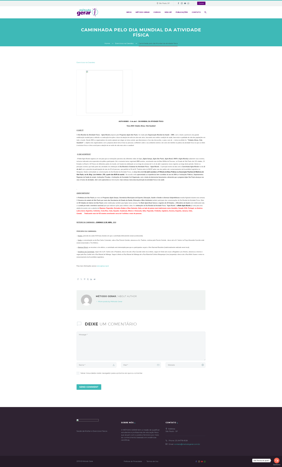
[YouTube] (185, 3)
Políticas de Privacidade (133, 461)
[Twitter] (81, 279)
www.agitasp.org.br (103, 266)
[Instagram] (181, 3)
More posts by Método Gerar (110, 301)
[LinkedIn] (91, 279)
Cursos (201, 3)
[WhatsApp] (188, 3)
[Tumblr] (88, 279)
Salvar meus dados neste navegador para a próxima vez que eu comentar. (112, 373)
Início (129, 12)
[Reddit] (94, 279)
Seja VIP (168, 12)
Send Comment (88, 387)
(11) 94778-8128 (181, 440)
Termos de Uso (152, 461)
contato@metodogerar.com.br (187, 444)
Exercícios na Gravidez (86, 62)
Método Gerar (142, 12)
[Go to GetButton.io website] (276, 464)
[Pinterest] (84, 279)
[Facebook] (178, 3)
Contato (196, 12)
